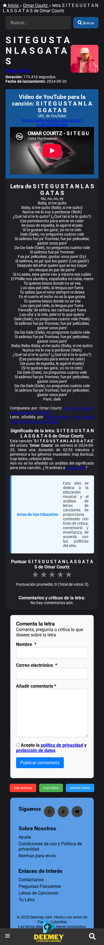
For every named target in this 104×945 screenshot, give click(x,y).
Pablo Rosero (57, 417)
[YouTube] (77, 811)
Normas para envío (37, 855)
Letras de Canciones (38, 893)
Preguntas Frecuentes (40, 886)
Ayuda (25, 837)
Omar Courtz (18, 70)
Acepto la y (51, 748)
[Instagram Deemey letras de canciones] (49, 811)
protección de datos (35, 750)
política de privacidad (62, 745)
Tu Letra (27, 899)
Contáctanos (31, 879)
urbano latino (80, 788)
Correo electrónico (36, 665)
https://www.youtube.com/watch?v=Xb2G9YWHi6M (52, 122)
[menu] (7, 937)
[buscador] (92, 937)
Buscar (88, 23)
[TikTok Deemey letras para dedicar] (63, 811)
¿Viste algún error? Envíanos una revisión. (52, 419)
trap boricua (23, 788)
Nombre (26, 644)
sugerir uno (75, 467)
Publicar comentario (40, 762)
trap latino (51, 788)
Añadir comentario (36, 686)
